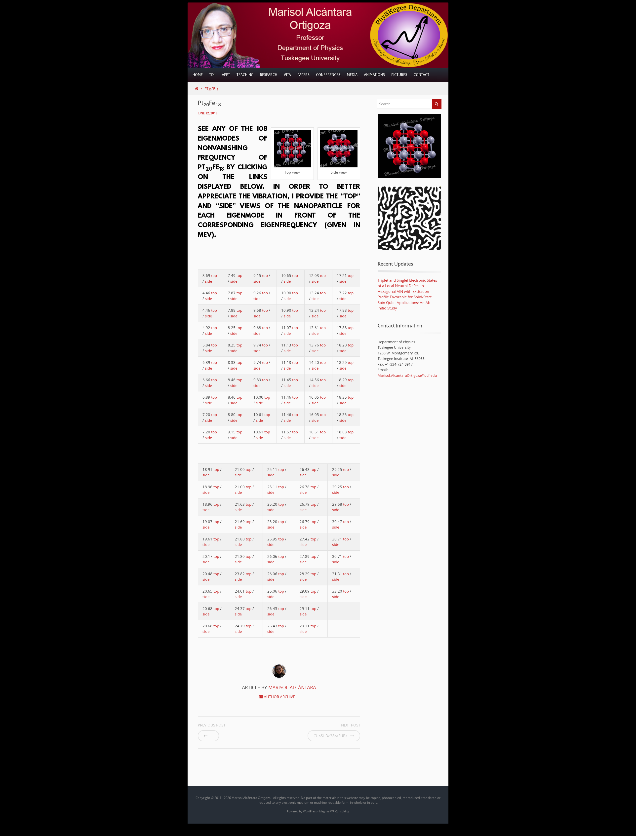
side (208, 281)
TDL (212, 75)
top (214, 275)
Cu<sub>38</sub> (331, 735)
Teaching (245, 75)
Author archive (279, 696)
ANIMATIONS (374, 75)
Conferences (328, 75)
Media (352, 75)
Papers (303, 75)
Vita (287, 75)
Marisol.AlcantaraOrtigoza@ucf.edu (407, 375)
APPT (226, 75)
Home (198, 75)
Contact (421, 75)
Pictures (399, 75)
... (211, 735)
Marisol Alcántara (292, 687)
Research (268, 75)
